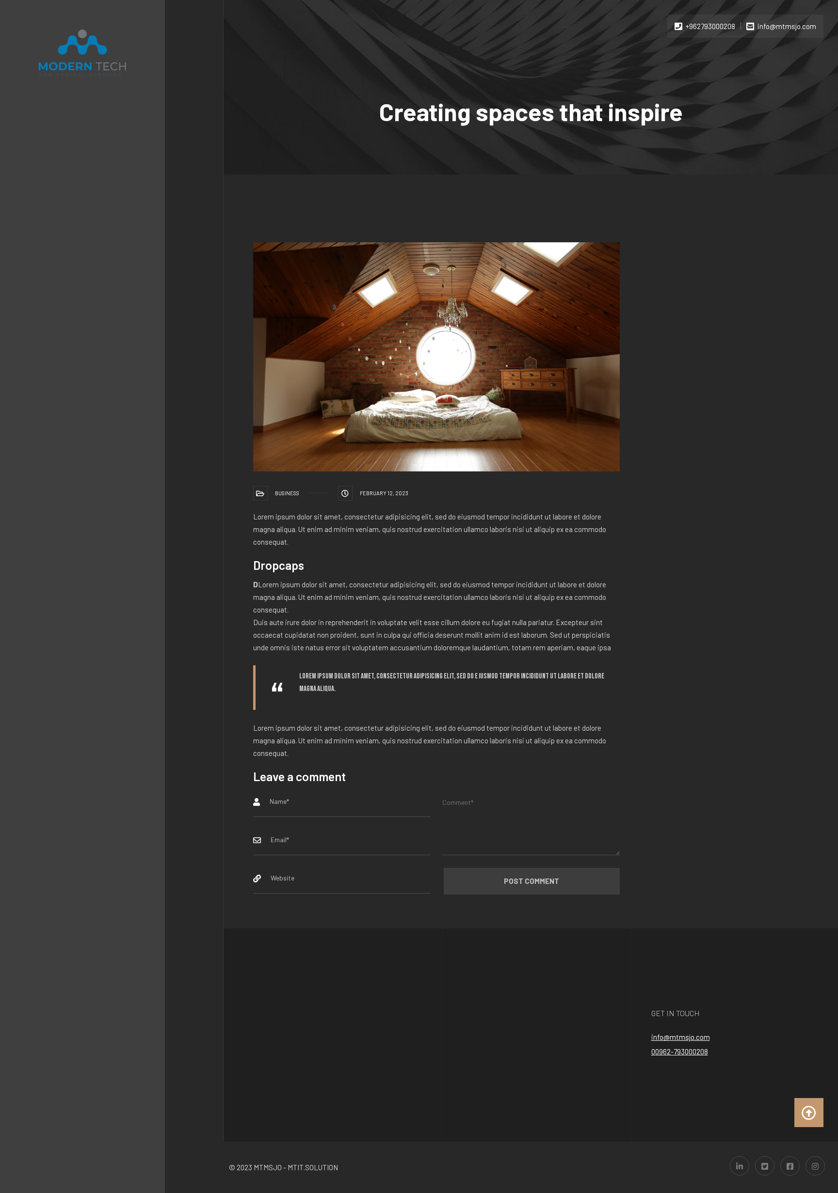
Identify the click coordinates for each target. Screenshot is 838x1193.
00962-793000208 (679, 1051)
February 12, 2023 (384, 493)
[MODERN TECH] (82, 52)
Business (287, 493)
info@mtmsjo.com (680, 1037)
